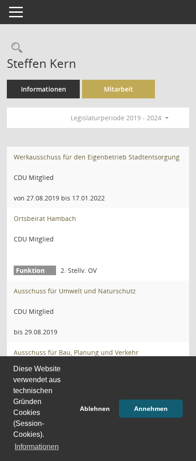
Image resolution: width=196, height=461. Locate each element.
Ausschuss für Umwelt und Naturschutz (75, 291)
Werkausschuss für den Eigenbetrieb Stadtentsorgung (97, 157)
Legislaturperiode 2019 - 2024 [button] (117, 117)
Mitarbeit (118, 89)
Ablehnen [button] (95, 408)
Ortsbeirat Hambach (45, 218)
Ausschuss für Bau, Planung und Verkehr (76, 352)
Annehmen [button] (151, 408)
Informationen (43, 89)
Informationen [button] (37, 447)
